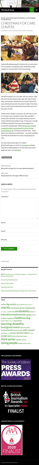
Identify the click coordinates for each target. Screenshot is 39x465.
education (6, 314)
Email (3, 231)
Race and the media (7, 283)
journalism (18, 321)
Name (3, 222)
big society (11, 304)
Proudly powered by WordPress (9, 462)
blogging (18, 304)
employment (18, 314)
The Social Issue (7, 10)
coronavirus (4, 311)
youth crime (26, 343)
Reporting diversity (7, 287)
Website (4, 240)
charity (5, 307)
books (25, 304)
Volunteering (30, 18)
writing (24, 340)
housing (26, 318)
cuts (16, 311)
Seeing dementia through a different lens (14, 174)
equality (29, 315)
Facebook (25, 145)
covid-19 (10, 311)
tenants (25, 336)
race (8, 333)
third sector (8, 339)
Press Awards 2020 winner (9, 280)
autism (3, 304)
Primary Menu (36, 10)
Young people (6, 19)
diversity (32, 311)
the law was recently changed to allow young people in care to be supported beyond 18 (18, 128)
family (34, 315)
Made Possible (25, 327)
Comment (5, 196)
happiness (10, 318)
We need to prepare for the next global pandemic (17, 167)
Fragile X (4, 318)
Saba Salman (17, 30)
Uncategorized (19, 18)
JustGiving (17, 150)
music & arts (17, 330)
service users (22, 332)
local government (10, 327)
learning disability (12, 323)
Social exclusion (7, 18)
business (30, 304)
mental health (7, 330)
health (18, 317)
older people (29, 330)
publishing (4, 333)
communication (17, 308)
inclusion (11, 321)
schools (13, 333)
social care (6, 335)
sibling (31, 333)
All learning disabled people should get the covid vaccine (18, 291)
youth (20, 343)
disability (24, 311)
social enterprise (17, 336)
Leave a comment (27, 30)
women (18, 340)
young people (7, 157)
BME (22, 304)
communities (30, 308)
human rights (4, 321)
